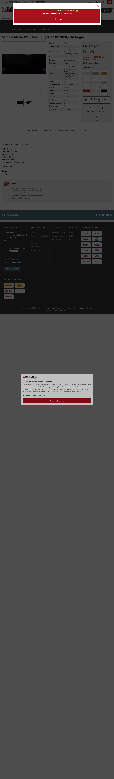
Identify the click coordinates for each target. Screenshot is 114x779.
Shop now (58, 19)
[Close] (98, 6)
